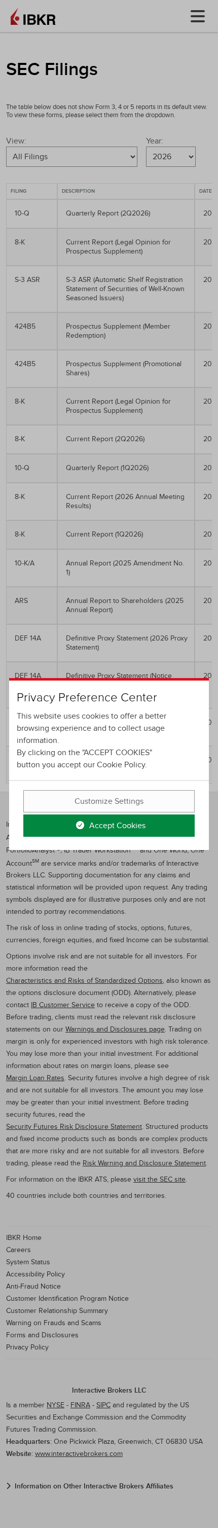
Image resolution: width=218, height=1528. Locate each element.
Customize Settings (109, 801)
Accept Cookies (116, 826)
